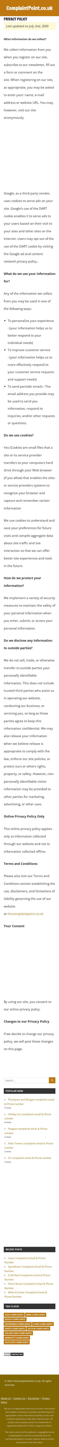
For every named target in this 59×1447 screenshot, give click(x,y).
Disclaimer (33, 1398)
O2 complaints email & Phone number (29, 1158)
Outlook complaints (17, 1342)
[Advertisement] (29, 155)
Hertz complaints (15, 1328)
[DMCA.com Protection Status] (14, 1355)
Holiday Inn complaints (18, 1333)
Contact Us (19, 1398)
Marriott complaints (17, 1337)
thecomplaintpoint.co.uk (25, 914)
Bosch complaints (15, 1319)
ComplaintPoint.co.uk (29, 8)
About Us (6, 1398)
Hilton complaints (38, 1328)
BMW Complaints (35, 1314)
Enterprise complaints (17, 1324)
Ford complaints (43, 1324)
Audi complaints (14, 1314)
